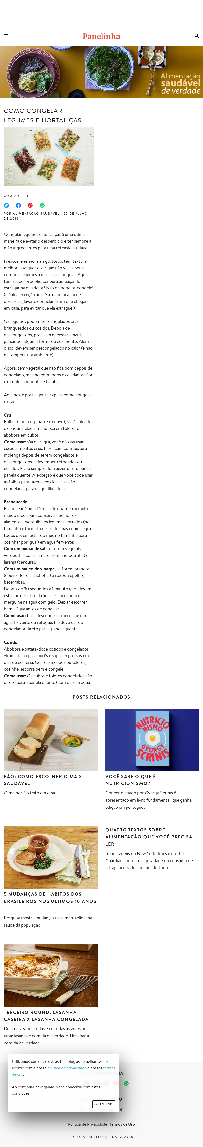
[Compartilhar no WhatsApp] (42, 205)
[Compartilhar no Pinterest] (30, 205)
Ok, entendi (103, 1104)
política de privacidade (66, 1067)
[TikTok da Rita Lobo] (121, 1110)
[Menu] (6, 36)
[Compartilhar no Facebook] (18, 205)
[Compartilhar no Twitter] (6, 205)
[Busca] (197, 36)
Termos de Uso (122, 1124)
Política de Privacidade (87, 1124)
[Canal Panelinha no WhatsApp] (126, 1083)
